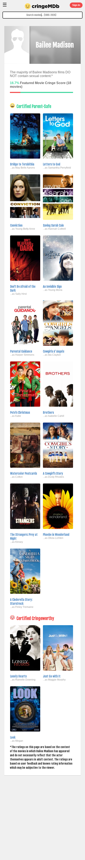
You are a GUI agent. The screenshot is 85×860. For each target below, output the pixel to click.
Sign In (76, 5)
